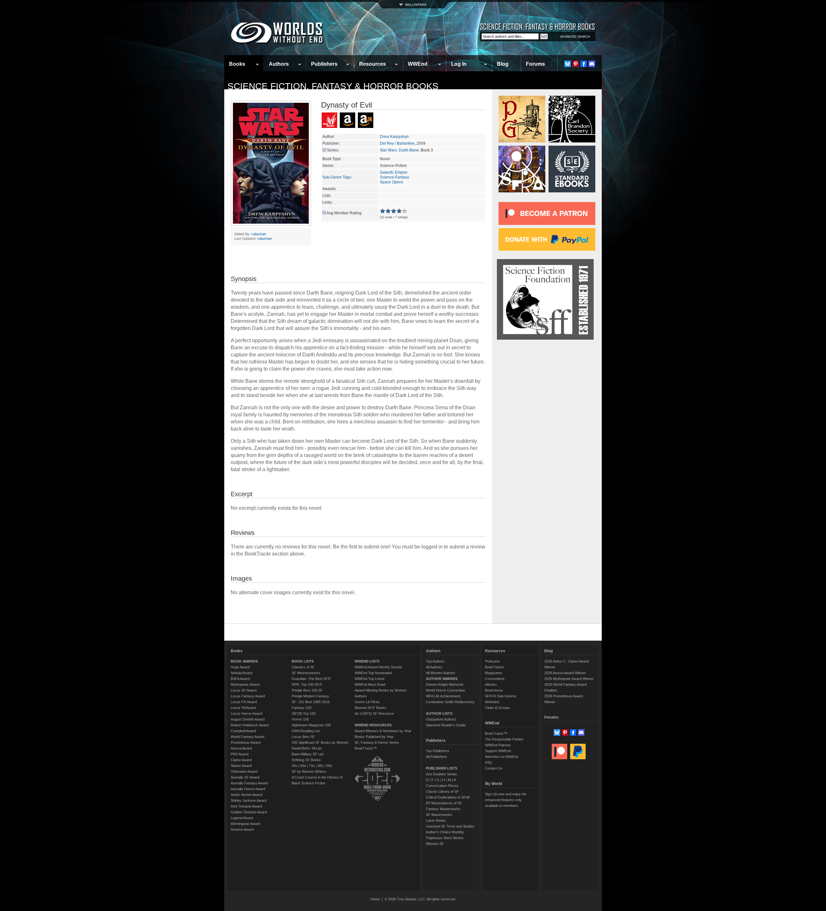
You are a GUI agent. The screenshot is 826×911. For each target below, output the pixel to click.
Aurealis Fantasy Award (249, 783)
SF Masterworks (439, 815)
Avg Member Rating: (344, 213)
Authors (279, 64)
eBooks (491, 684)
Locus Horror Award (246, 713)
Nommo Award (242, 829)
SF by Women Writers (309, 771)
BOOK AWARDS (244, 661)
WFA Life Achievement (443, 696)
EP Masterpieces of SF (444, 803)
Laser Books (436, 820)
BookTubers (494, 667)
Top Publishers (437, 751)
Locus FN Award (244, 702)
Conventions (495, 679)
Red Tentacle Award (246, 806)
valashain (258, 234)
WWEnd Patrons (498, 745)
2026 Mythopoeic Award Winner (569, 679)
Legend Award (242, 818)
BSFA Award (240, 679)
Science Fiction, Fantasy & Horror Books (332, 86)
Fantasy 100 (301, 708)
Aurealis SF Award (245, 777)
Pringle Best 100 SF (307, 690)
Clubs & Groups (497, 708)
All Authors (434, 667)
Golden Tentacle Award (249, 812)
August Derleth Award (248, 719)
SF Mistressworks (306, 673)
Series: (333, 150)
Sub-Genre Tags (336, 177)
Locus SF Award (244, 690)
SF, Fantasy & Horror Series (377, 742)
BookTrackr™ (366, 748)
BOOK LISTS (303, 661)
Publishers (324, 64)
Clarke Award (241, 760)
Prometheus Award (245, 742)
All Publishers (436, 757)
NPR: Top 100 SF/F (307, 684)
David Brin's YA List (307, 748)
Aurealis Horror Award (248, 789)
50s (294, 766)
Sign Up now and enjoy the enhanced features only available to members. (506, 800)
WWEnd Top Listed (369, 679)
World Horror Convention (445, 690)
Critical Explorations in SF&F (448, 797)
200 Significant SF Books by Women (320, 742)
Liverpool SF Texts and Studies (450, 826)
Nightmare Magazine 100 (311, 725)
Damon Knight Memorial (444, 684)
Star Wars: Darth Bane (399, 150)
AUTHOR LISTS (439, 713)
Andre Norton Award (246, 795)
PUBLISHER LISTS (441, 768)
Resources (372, 64)
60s (303, 766)
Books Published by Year (374, 737)
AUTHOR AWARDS (442, 679)
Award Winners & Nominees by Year (383, 731)
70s (312, 766)
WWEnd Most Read (370, 684)
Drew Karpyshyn (394, 136)
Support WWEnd (498, 751)
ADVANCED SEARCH (575, 36)
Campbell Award (243, 731)
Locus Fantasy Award (248, 696)
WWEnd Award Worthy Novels (378, 667)
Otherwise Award (244, 771)
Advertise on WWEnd (501, 757)
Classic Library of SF (442, 791)
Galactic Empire (394, 172)
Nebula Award (241, 673)
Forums (535, 64)
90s (329, 766)
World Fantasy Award (247, 737)
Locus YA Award (243, 708)
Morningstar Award (245, 824)
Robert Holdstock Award (250, 725)
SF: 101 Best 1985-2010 (311, 702)
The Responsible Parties (504, 739)
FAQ (488, 762)
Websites (492, 702)
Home (375, 899)
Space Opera (391, 182)
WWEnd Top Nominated (373, 673)
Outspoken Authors (441, 719)
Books (237, 64)
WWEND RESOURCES (373, 725)
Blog (503, 64)
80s (321, 766)
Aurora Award (241, 748)
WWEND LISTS (367, 661)
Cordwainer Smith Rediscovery (450, 702)
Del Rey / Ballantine (397, 143)
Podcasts (492, 661)
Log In (459, 64)
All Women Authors (440, 673)
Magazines (493, 673)
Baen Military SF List (308, 754)
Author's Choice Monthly (445, 832)
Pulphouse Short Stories (445, 838)
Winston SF (435, 844)
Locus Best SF (303, 737)
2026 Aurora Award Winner (565, 673)
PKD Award (239, 754)
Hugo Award (240, 667)
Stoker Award (241, 766)
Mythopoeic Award (245, 684)
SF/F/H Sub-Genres (501, 696)
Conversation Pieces (442, 786)
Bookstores (494, 690)
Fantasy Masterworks (443, 809)
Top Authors (435, 661)
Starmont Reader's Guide (446, 725)
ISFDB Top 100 (304, 713)
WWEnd (418, 64)
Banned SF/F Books (370, 708)
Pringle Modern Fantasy (310, 696)
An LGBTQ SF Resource (374, 713)
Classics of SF (303, 667)
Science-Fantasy (394, 177)
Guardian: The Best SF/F (311, 679)
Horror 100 (300, 719)
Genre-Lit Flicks (367, 702)
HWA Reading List (306, 731)
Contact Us (494, 768)
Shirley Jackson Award (249, 800)
